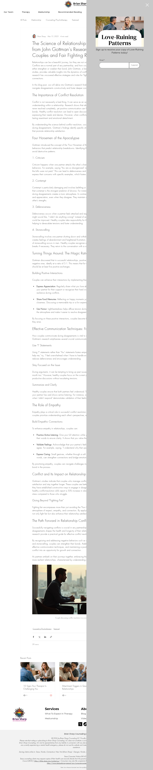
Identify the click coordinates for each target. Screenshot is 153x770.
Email (102, 60)
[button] (147, 5)
